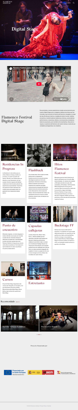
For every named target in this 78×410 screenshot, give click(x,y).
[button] (37, 334)
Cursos (8, 279)
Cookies (49, 406)
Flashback (36, 170)
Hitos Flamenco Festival (62, 169)
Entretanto (36, 283)
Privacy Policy (43, 406)
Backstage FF (64, 225)
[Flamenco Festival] (7, 2)
